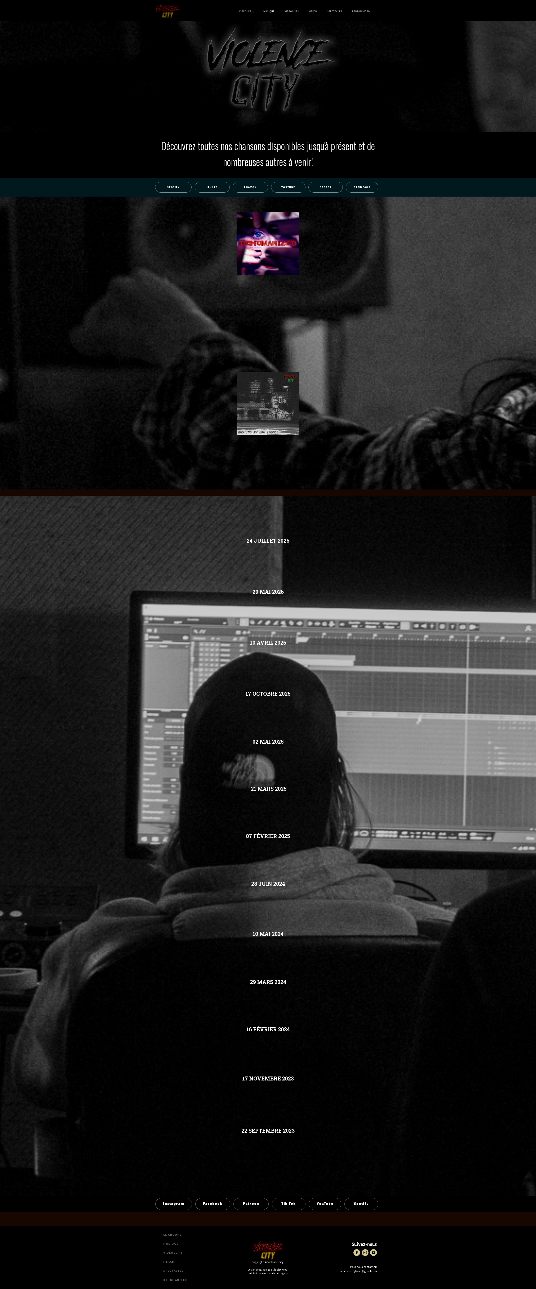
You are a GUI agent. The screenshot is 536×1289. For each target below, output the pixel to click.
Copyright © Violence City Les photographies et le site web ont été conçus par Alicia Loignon (268, 1268)
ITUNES (212, 187)
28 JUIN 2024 (268, 883)
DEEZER (325, 187)
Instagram (173, 1204)
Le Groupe (244, 11)
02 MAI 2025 (268, 741)
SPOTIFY (173, 187)
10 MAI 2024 (268, 933)
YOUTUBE (288, 187)
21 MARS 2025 (268, 788)
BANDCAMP (362, 187)
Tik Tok (289, 1204)
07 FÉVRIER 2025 (268, 836)
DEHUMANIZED (361, 11)
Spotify (361, 1204)
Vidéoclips (292, 11)
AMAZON (250, 187)
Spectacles (334, 11)
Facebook (213, 1204)
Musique (268, 11)
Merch (313, 11)
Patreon (251, 1204)
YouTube (325, 1204)
